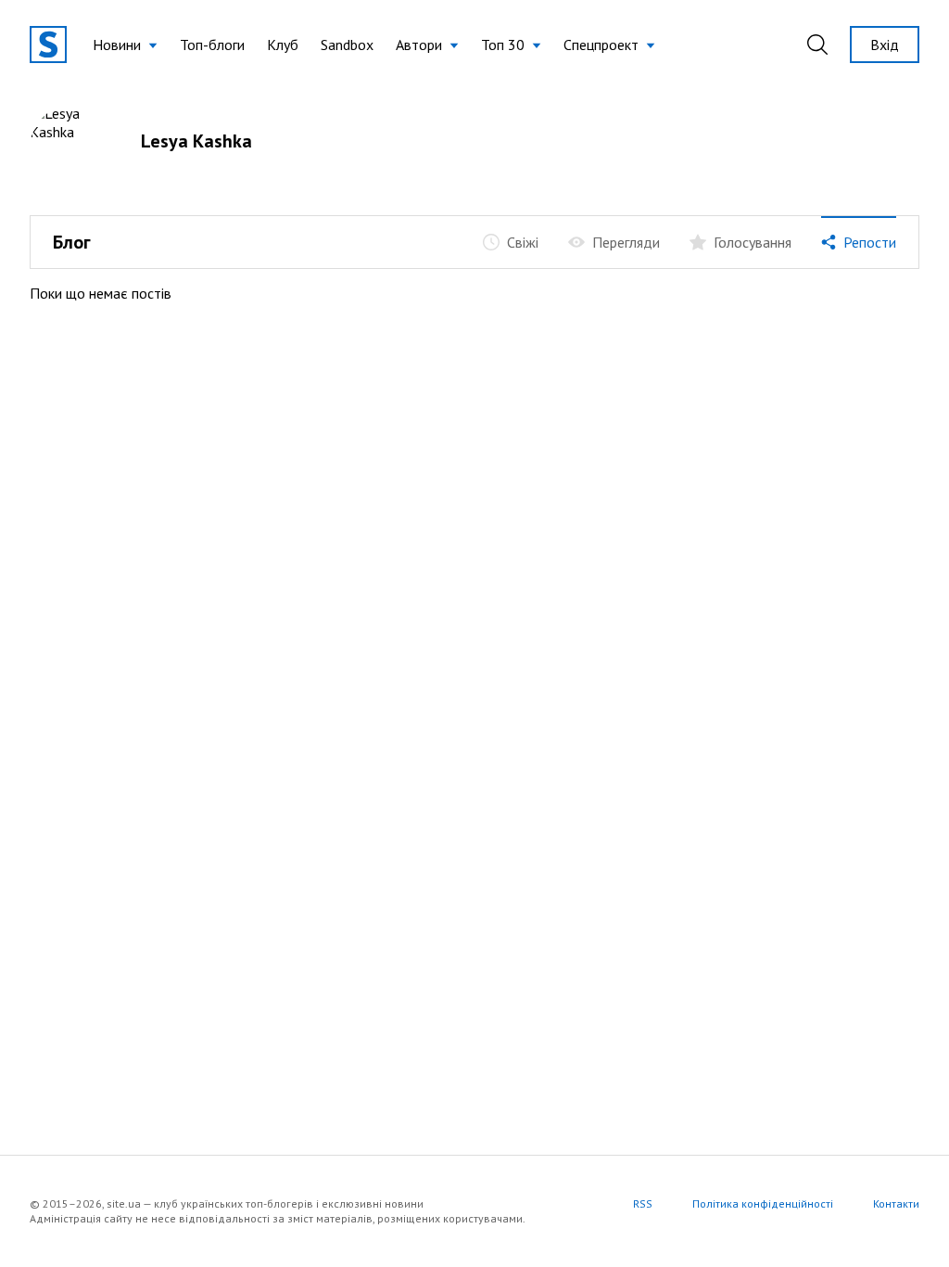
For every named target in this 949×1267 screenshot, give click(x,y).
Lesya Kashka (196, 141)
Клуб (282, 44)
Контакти (896, 1203)
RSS (642, 1203)
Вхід (884, 44)
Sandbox (347, 44)
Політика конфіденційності (762, 1203)
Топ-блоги (212, 44)
